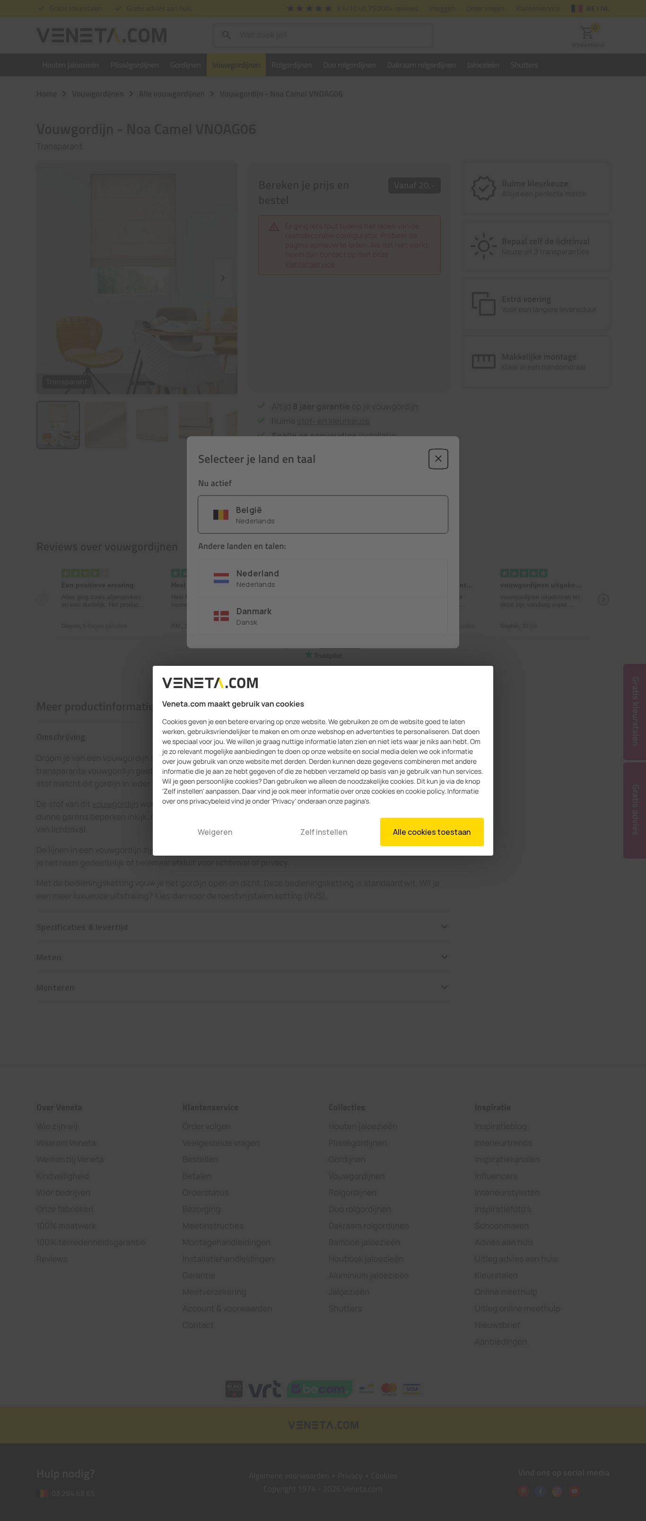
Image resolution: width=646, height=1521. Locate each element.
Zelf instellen (323, 832)
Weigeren (215, 832)
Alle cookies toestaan (432, 832)
